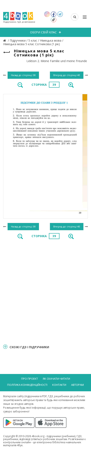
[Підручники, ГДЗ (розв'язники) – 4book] (5, 40)
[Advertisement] (45, 291)
